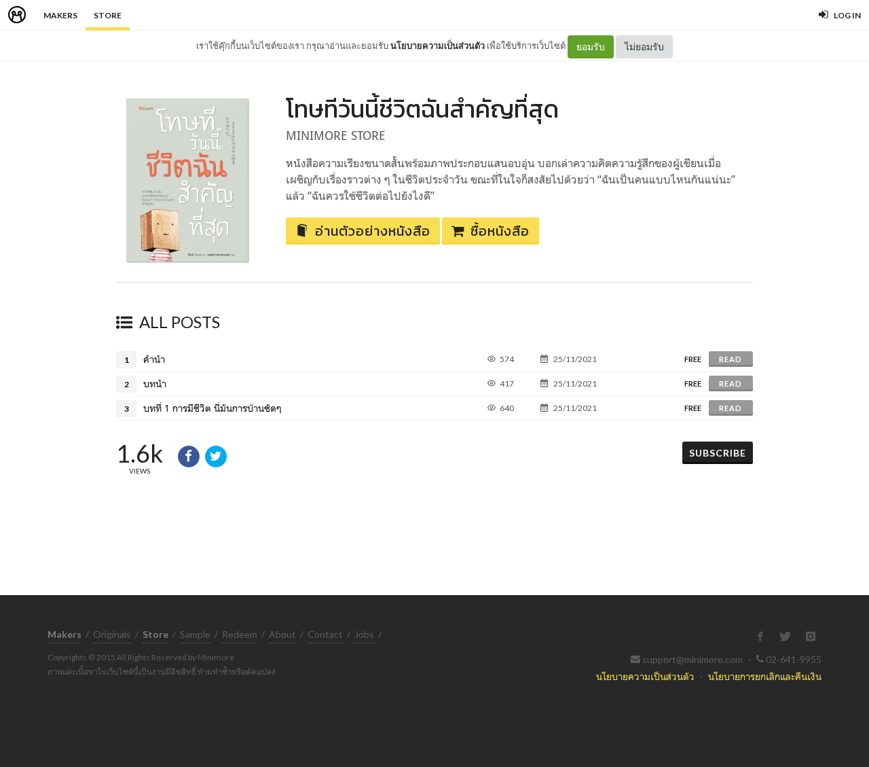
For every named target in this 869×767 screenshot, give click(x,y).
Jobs (364, 634)
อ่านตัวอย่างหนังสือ (372, 231)
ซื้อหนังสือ (500, 231)
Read (730, 359)
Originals (112, 634)
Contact (325, 634)
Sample (195, 634)
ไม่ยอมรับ (644, 46)
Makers (60, 15)
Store (108, 15)
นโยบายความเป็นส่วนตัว (437, 45)
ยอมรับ (590, 46)
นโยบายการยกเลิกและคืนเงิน (764, 676)
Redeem (239, 634)
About (282, 634)
